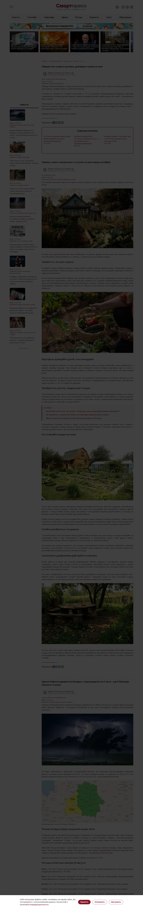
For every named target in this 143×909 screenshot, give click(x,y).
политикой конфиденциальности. (34, 905)
